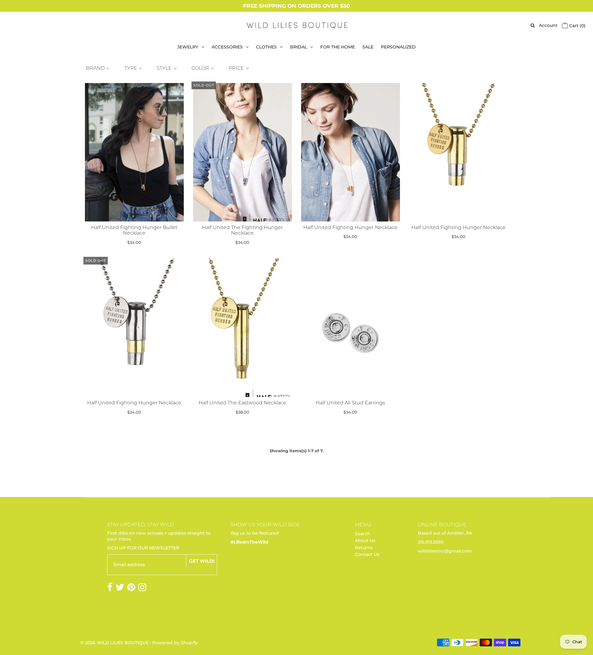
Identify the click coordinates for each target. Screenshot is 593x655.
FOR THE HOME (337, 47)
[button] (97, 68)
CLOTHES (266, 47)
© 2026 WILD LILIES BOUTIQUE (114, 642)
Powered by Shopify (175, 642)
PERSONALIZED (398, 47)
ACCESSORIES (227, 47)
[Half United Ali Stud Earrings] (350, 327)
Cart (577, 25)
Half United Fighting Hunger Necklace (350, 227)
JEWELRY (187, 47)
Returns (363, 547)
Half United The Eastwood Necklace (242, 403)
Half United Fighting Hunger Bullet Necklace (134, 230)
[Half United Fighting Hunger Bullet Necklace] (134, 152)
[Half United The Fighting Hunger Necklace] (242, 152)
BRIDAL (298, 47)
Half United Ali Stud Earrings (350, 403)
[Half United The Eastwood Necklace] (242, 327)
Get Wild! (201, 561)
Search (362, 533)
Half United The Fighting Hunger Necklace (242, 230)
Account (548, 25)
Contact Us (367, 554)
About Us (365, 540)
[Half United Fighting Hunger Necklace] (350, 152)
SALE (367, 47)
